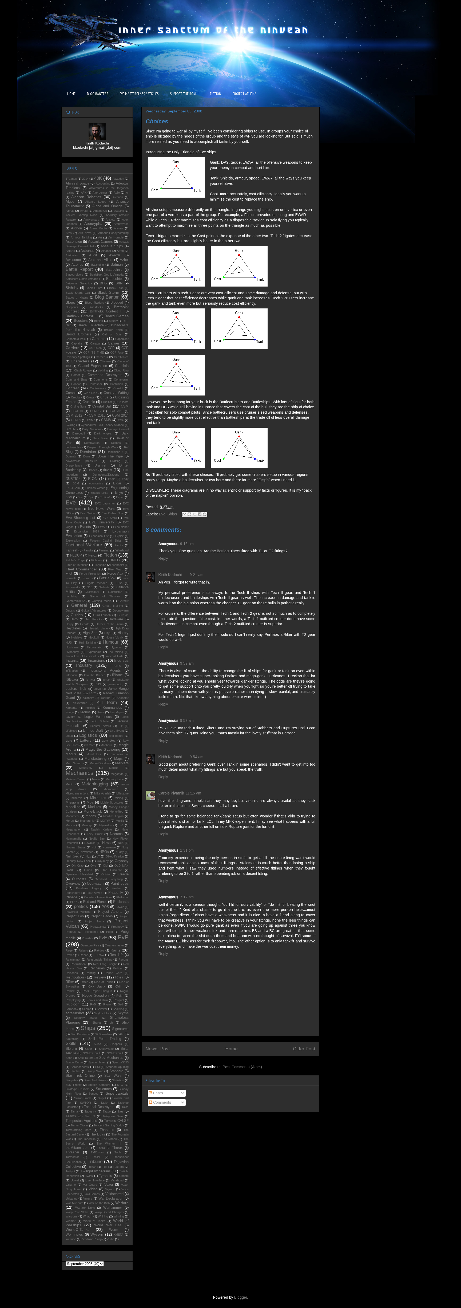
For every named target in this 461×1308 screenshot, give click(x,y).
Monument (72, 816)
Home (231, 1048)
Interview (71, 675)
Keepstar (123, 697)
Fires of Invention (77, 564)
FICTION (215, 93)
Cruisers (123, 402)
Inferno (115, 666)
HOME (71, 93)
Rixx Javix (96, 986)
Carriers (72, 348)
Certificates (121, 357)
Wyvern (96, 1234)
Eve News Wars (101, 509)
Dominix (71, 456)
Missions (73, 802)
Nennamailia (73, 838)
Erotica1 (105, 497)
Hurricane (72, 647)
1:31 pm (187, 850)
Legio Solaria (99, 721)
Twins (89, 1175)
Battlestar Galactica (79, 283)
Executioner (121, 526)
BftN (119, 283)
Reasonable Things (99, 959)
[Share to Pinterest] (204, 514)
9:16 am (187, 544)
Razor (84, 955)
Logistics (88, 735)
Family (118, 545)
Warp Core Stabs (77, 1212)
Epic (91, 497)
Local (69, 735)
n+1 (121, 825)
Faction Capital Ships (106, 540)
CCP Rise (117, 352)
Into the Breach (94, 675)
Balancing (97, 264)
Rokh (119, 995)
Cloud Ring (121, 370)
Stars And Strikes (95, 1080)
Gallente (104, 587)
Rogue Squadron (95, 995)
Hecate (84, 624)
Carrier (114, 343)
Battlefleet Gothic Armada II (83, 278)
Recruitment (78, 964)
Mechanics (79, 773)
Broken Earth (113, 329)
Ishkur (90, 680)
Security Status (85, 1017)
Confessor (95, 384)
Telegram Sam (113, 1116)
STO (120, 1084)
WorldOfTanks (77, 1229)
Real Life (116, 955)
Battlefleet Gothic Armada (107, 274)
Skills (71, 1043)
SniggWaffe (106, 1048)
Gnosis (70, 610)
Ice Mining (116, 651)
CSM (125, 406)
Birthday (72, 288)
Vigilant (109, 1189)
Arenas (118, 228)
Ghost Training (112, 605)
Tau (120, 1111)
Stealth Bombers (99, 1084)
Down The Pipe (110, 456)
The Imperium (86, 1139)
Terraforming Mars (78, 1129)
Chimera (105, 361)
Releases (72, 972)
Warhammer (112, 1207)
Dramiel (100, 465)
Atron (120, 250)
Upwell (75, 1180)
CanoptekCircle (76, 338)
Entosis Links (99, 492)
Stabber (75, 1071)
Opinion (106, 874)
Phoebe (71, 897)
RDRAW (98, 955)
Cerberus (102, 357)
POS (105, 907)
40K (98, 178)
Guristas (123, 615)
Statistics (118, 1080)
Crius (104, 397)
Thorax (117, 1148)
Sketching (72, 1038)
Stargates (72, 1080)
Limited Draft (93, 731)
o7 (98, 856)
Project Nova (94, 921)
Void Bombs (92, 1194)
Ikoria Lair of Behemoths (82, 656)
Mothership (87, 820)
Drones (92, 470)
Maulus (113, 767)
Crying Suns (78, 406)
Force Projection (90, 573)
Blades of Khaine (77, 297)
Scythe (123, 1013)
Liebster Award (100, 725)
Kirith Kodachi (170, 575)
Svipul (102, 1098)
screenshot (75, 1013)
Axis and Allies (100, 260)
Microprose (111, 789)
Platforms (122, 897)
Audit (93, 255)
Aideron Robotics (86, 197)
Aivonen (118, 197)
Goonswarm (121, 610)
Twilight (70, 1171)
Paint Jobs (119, 883)
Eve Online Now (113, 513)
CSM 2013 (97, 415)
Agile (117, 192)
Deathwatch (92, 442)
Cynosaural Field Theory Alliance (102, 424)
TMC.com (97, 1152)
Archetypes (121, 223)
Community (121, 379)
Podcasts (121, 901)
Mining (119, 798)
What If (87, 1216)
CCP (111, 348)
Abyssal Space (77, 183)
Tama (74, 1111)
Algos (70, 201)
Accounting (103, 183)
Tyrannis (105, 1176)
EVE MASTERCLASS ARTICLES (139, 93)
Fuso (119, 583)
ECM (76, 483)
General (79, 605)
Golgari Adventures (93, 610)
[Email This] (184, 514)
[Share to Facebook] (199, 514)
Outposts (79, 879)
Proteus (71, 931)
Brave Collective (91, 325)
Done (86, 456)
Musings (87, 825)
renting (91, 972)
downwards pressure (81, 461)
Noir (94, 847)
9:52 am (187, 663)
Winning (119, 1216)
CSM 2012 (74, 415)
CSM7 (91, 420)
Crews (90, 397)
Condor (76, 384)
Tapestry (90, 1111)
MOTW (105, 820)
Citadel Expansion (92, 366)
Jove (97, 688)
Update (124, 1175)
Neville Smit (97, 838)
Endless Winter (95, 487)
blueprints (72, 307)
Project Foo (75, 916)
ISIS (98, 684)
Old (105, 865)
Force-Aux (115, 573)
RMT (118, 986)
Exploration (73, 540)
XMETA (118, 1234)
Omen (88, 870)
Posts (157, 1093)
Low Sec (109, 740)
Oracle (123, 874)
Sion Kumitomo (80, 1034)
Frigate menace (96, 583)
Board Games (117, 316)
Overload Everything (109, 879)
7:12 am (187, 897)
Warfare (122, 1203)
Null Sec (72, 856)
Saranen (71, 1009)
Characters (80, 361)
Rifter (70, 982)
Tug (104, 1166)
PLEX (73, 901)
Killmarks (71, 707)
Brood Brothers (78, 334)
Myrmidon (105, 825)
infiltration (72, 670)
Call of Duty (112, 334)
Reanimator (73, 959)
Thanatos (107, 1130)
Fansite (88, 550)
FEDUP (76, 555)
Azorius (77, 265)
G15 (89, 587)
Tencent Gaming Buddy (109, 1125)
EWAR (102, 526)
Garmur (123, 600)
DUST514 (73, 479)
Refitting (118, 968)
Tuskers (118, 1166)
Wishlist (70, 1221)
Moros (70, 820)
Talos (125, 1107)
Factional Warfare (84, 544)
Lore (69, 740)
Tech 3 (90, 1116)
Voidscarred (114, 1194)
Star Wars (113, 1076)
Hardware (116, 619)
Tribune (95, 1161)
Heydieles (73, 628)
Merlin (69, 784)
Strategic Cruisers (78, 1089)
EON (69, 497)
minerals (76, 798)
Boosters (81, 321)
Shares (97, 1022)
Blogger (240, 1297)
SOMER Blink (92, 1053)
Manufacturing (95, 759)
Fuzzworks (73, 587)
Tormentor (72, 1156)
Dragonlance (74, 465)
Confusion (116, 384)
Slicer (88, 1048)
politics (81, 906)
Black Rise (116, 287)
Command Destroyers (105, 375)
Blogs (70, 302)
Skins (97, 1043)
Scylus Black (103, 1013)
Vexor (108, 1184)
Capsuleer (122, 338)
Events (85, 527)
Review (100, 977)
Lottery (86, 740)
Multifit (120, 820)
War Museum (74, 1203)
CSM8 (106, 420)
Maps (118, 759)
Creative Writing (116, 393)
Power (120, 906)
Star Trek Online (80, 1076)
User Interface (95, 1180)
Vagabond (117, 1180)
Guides (77, 615)
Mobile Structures (112, 802)
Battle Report (79, 269)
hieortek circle (98, 628)
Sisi (121, 1034)
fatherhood (122, 550)
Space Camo (74, 1062)
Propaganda (98, 926)
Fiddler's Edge (75, 560)
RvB (93, 1004)
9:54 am (196, 757)
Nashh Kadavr (101, 829)
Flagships (100, 564)
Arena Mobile (98, 228)
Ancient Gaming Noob (81, 215)
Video (93, 1189)
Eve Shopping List (80, 518)
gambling (71, 596)
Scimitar (102, 1009)
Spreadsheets (80, 1066)
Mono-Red (116, 811)
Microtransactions (77, 793)
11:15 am (193, 793)
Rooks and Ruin (97, 1000)
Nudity (120, 851)
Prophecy (117, 926)
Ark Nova (85, 232)
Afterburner (100, 192)
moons (91, 816)
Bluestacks (96, 307)
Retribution (75, 977)
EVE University (101, 522)
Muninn (70, 825)
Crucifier (106, 402)
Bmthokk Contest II (106, 311)
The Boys (97, 1134)
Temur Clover (79, 1125)
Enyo (119, 493)
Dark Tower (101, 438)
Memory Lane (115, 779)
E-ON (92, 478)
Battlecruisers (75, 274)
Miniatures (98, 798)
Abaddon (118, 178)
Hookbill (94, 637)
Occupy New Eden (78, 861)
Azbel (124, 260)
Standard (116, 1071)
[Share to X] (194, 514)
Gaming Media (101, 600)
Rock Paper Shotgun (97, 991)
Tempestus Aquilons (81, 1121)
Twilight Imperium (95, 1171)
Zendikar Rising (91, 1239)
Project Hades (102, 916)
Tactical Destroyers (99, 1107)
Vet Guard (90, 1184)
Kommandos (112, 708)
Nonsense (109, 847)
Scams (86, 1009)
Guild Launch (102, 615)
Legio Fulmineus (98, 717)
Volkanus (71, 1198)
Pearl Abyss (94, 892)
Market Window (100, 763)
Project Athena (110, 912)
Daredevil (78, 433)
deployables (73, 447)
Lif (121, 725)
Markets (122, 763)
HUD (69, 642)
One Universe (112, 870)
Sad (120, 1004)
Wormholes (74, 1234)
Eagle (111, 478)
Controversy (98, 388)
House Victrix (115, 637)
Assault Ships (112, 246)
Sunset (93, 1093)
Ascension (74, 242)
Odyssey (122, 861)
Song (69, 1057)
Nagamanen (73, 829)
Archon (76, 228)
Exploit (119, 536)
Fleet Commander (81, 569)
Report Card (113, 972)
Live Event (117, 730)
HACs (74, 619)
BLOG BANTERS (97, 93)
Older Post (304, 1048)
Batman (117, 265)
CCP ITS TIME (93, 352)
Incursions (96, 660)
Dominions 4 (115, 451)
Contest (72, 388)
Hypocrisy (72, 651)
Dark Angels (103, 433)
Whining (103, 1216)
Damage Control (118, 429)
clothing (103, 370)
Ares (69, 232)
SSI (97, 1066)
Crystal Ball (102, 406)
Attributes (72, 255)
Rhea (119, 977)
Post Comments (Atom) (242, 1067)
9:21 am (196, 575)
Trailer (96, 1156)
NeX (121, 842)
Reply (163, 558)
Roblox (70, 991)
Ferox (92, 555)
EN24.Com (73, 487)
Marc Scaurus (75, 763)
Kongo (70, 712)
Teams (71, 1116)
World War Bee (107, 1225)
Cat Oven (95, 348)
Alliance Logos (95, 201)
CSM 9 (76, 420)
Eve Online (87, 513)
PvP (123, 937)
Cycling (70, 424)
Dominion (88, 451)
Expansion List (99, 536)
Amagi (84, 210)
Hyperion (116, 647)
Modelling (73, 807)
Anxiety (110, 219)
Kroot (100, 712)
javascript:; (116, 684)
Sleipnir (71, 1049)
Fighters (96, 560)
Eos (80, 497)
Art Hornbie (116, 237)
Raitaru (83, 950)
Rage (69, 950)
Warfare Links (85, 1207)
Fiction (110, 555)
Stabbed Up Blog (117, 1066)
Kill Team (107, 702)
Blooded (116, 302)
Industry (84, 665)
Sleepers (116, 1043)
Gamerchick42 (75, 600)
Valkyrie (71, 1184)
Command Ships (77, 379)
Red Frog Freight (105, 964)
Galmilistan (115, 591)
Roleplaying (73, 1000)
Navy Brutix (94, 834)
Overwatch (95, 884)
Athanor (106, 250)
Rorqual (119, 1000)
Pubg (109, 931)
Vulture (87, 1198)
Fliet (69, 573)
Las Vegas (117, 712)
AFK (83, 192)
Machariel (107, 745)
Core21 (118, 388)
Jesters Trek (76, 689)
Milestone (122, 793)
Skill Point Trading (104, 1039)
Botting (98, 320)
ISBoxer (72, 680)
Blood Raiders (94, 302)
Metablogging (95, 783)
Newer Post (158, 1048)
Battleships (115, 279)
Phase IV (115, 893)
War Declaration (110, 1198)
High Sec (90, 633)
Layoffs (70, 716)
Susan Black (82, 1098)
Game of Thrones (105, 596)
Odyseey (103, 861)
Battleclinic (113, 270)
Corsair (71, 393)
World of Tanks (94, 1221)
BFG (103, 283)
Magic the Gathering (102, 749)
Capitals (98, 338)
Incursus (121, 660)
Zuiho (110, 1239)
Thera (101, 1147)
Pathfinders (73, 892)
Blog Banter (107, 297)
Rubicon (73, 1004)
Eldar (117, 483)
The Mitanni (109, 1139)
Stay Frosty (74, 1084)
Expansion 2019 (86, 531)
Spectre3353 (120, 1062)
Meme (96, 779)
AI (127, 192)
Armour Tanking (81, 237)
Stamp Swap (95, 1071)
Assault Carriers (100, 242)
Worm (113, 1230)
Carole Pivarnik (171, 793)
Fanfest (71, 550)
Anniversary (91, 219)
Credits (75, 397)
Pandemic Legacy (89, 888)
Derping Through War (101, 447)
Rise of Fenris (103, 982)
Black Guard (94, 287)
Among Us (100, 210)
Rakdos (99, 950)
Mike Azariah (102, 793)
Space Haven (97, 1062)
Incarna (72, 660)
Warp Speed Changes (109, 1212)
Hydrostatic (94, 647)
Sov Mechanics (111, 1058)
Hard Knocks (93, 619)
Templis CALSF (116, 1121)
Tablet (104, 1102)
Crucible (88, 402)
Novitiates (87, 851)
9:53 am (187, 720)
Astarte (70, 250)
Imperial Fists (114, 656)
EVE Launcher (105, 503)
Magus (71, 754)
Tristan (91, 1166)
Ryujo (107, 1004)
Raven (70, 955)
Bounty (113, 320)
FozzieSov (107, 578)
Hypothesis (93, 651)
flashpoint (118, 564)
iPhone (117, 675)
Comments (161, 1102)
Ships (172, 514)
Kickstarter (80, 702)
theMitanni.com (77, 1148)
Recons (123, 959)
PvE (103, 937)
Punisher (87, 938)
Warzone (71, 1216)
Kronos (85, 712)
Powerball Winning (78, 911)
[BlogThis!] (189, 514)
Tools (117, 1152)
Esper (120, 497)
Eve (162, 514)
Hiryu (107, 633)
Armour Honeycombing (113, 232)
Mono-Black (93, 811)
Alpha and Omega (107, 206)
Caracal (95, 343)
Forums (88, 578)
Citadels (122, 365)
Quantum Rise (90, 945)
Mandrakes (93, 754)
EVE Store (110, 517)
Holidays (76, 637)
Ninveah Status (76, 847)
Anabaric (118, 210)
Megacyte (117, 774)
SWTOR (85, 1102)
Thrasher (72, 1152)
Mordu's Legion (113, 816)
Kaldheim (88, 697)
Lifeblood (71, 730)
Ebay (125, 478)
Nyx (88, 856)
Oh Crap (77, 865)
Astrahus (87, 251)
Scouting (118, 1009)
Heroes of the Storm (110, 624)
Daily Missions (91, 429)
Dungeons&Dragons (106, 474)
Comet (75, 375)
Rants (115, 950)
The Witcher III (109, 1143)
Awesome (73, 260)
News (106, 843)
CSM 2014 (120, 415)
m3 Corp (89, 745)
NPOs (104, 852)
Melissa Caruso (76, 779)
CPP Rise (90, 392)
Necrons (116, 834)
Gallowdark (92, 591)
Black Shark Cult (78, 292)
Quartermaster (114, 945)
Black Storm (108, 292)
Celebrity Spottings (78, 357)
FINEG (114, 560)
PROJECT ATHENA (244, 93)
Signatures (120, 1029)
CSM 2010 (116, 411)
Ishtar (106, 679)
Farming (104, 550)
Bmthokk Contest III (82, 316)
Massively (85, 767)
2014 (85, 178)
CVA (121, 420)
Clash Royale (83, 370)
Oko (93, 865)
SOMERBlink (115, 1053)
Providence (91, 931)
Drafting (115, 461)
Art (100, 237)
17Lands (71, 178)
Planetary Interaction (97, 897)
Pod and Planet (95, 902)
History (123, 633)
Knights (90, 707)
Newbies (90, 842)
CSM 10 (77, 411)
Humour (110, 642)
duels (107, 470)
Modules (94, 807)
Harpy (70, 624)
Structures (104, 1089)
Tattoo (107, 1111)
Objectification (115, 856)
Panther (117, 888)
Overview (73, 884)
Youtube (71, 1239)
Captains (77, 343)
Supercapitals (117, 1093)
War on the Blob (99, 1203)
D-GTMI (71, 429)
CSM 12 (95, 411)
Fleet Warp (115, 569)
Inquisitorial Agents (105, 670)
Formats (71, 578)
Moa (90, 802)
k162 (92, 693)
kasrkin (105, 697)
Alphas (70, 210)
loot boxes (116, 735)
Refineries (97, 968)
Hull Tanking (87, 642)
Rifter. (84, 982)
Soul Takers (86, 1057)
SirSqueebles (103, 1034)
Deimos (116, 442)
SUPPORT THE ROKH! (184, 93)
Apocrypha (93, 223)
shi (111, 1022)
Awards (115, 255)
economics (96, 483)
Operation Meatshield (80, 874)
